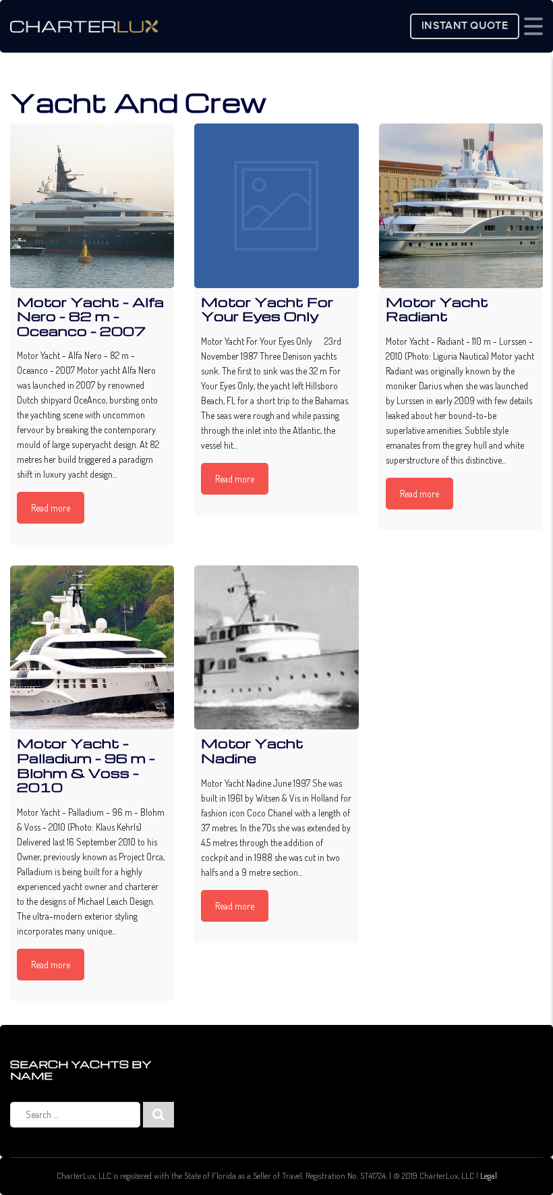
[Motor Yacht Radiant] (461, 205)
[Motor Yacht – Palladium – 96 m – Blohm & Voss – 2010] (92, 647)
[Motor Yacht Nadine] (276, 647)
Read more (50, 507)
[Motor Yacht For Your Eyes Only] (276, 205)
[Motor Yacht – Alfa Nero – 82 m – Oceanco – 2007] (92, 205)
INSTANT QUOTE (464, 26)
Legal (488, 1175)
